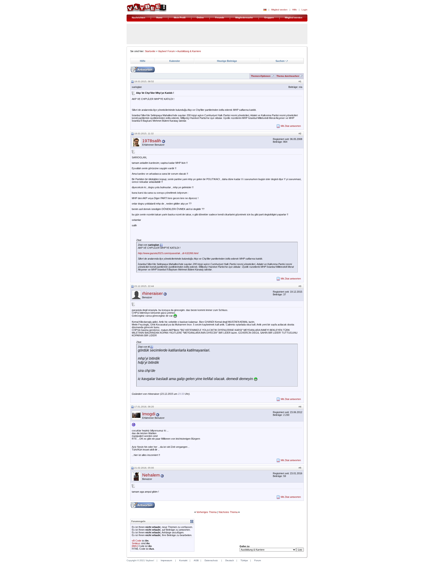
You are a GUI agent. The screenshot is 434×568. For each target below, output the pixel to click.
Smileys (136, 543)
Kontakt (183, 560)
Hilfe (294, 9)
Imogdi (148, 414)
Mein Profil (180, 17)
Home (159, 17)
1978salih (151, 140)
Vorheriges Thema (206, 512)
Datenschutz (211, 560)
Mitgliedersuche (244, 17)
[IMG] (135, 546)
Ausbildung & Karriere (189, 51)
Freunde (219, 17)
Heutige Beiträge (227, 61)
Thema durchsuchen (287, 76)
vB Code (136, 540)
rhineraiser (152, 293)
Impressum (166, 560)
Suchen (280, 61)
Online (200, 17)
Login (304, 9)
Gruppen (269, 17)
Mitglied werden (279, 9)
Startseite (150, 51)
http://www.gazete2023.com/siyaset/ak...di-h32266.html (168, 253)
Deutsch (229, 560)
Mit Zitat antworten (291, 126)
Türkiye (244, 560)
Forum (257, 560)
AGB (196, 560)
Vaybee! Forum (166, 51)
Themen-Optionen (260, 76)
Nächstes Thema (228, 512)
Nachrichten (138, 17)
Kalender (174, 61)
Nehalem (151, 475)
